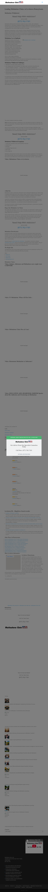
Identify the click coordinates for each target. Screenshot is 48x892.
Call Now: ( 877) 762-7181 (24, 450)
